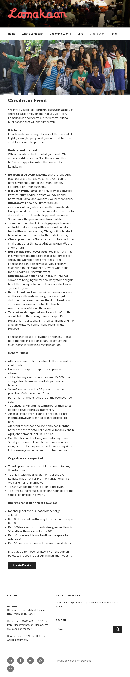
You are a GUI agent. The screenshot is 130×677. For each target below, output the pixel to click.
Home (11, 33)
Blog (115, 33)
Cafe (80, 33)
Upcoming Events (60, 33)
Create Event (98, 33)
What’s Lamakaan (32, 33)
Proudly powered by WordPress (73, 660)
